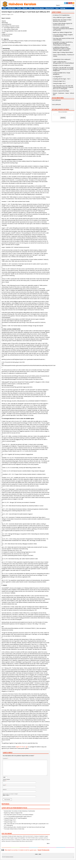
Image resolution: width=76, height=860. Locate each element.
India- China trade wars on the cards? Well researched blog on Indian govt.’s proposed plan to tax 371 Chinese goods (63, 87)
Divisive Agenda (39, 8)
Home (4, 8)
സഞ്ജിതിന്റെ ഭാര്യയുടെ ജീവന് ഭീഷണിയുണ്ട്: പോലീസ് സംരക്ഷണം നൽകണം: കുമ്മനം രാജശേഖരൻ (62, 49)
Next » (48, 843)
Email (4, 785)
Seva (57, 8)
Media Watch (11, 8)
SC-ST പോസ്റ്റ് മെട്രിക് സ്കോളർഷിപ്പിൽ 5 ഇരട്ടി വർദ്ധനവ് (17, 816)
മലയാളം (62, 8)
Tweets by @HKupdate (56, 100)
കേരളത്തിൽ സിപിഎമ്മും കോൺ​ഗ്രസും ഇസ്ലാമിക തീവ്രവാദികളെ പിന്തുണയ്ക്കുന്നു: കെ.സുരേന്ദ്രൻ (63, 44)
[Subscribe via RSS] (73, 3)
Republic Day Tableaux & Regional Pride (13, 812)
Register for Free (20, 746)
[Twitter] (65, 3)
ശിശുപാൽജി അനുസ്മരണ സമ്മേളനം (62, 17)
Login (26, 746)
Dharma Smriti (49, 8)
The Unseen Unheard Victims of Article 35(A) (14, 828)
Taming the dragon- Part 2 (10, 821)
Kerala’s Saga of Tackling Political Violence (63, 52)
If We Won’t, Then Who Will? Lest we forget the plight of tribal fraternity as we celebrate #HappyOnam (63, 69)
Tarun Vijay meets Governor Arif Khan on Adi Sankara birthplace (18, 814)
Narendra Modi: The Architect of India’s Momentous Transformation (19, 811)
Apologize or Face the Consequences (61, 65)
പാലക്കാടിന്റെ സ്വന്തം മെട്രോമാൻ (61, 59)
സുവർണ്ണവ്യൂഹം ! (57, 76)
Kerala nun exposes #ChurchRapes (61, 90)
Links (39, 854)
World (30, 8)
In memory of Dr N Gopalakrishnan (61, 15)
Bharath (25, 8)
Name (4, 780)
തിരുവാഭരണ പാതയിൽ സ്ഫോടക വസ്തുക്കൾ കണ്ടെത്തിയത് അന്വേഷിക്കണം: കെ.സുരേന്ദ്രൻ (63, 29)
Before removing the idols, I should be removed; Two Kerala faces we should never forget (24, 827)
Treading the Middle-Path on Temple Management (15, 818)
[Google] (69, 3)
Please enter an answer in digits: (10, 793)
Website (5, 789)
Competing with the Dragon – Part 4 (61, 78)
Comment (5, 758)
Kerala (19, 8)
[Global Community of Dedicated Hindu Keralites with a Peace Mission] (19, 6)
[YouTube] (71, 3)
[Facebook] (67, 3)
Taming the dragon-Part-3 (10, 820)
